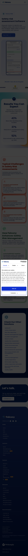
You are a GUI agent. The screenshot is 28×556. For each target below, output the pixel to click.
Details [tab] (14, 265)
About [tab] (22, 265)
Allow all (14, 288)
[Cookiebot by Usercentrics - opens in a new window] (20, 262)
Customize (13, 293)
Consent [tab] (5, 265)
